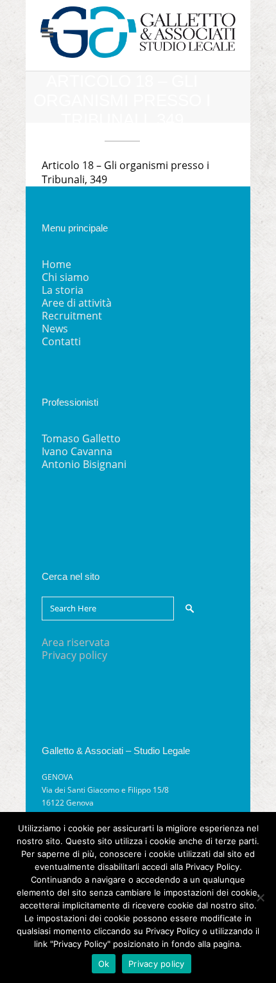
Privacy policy (74, 655)
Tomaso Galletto (81, 438)
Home (56, 264)
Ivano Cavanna (77, 451)
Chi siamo (65, 277)
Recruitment (72, 315)
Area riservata (76, 642)
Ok (104, 964)
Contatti (61, 341)
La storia (62, 290)
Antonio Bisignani (84, 464)
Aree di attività (77, 302)
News (55, 328)
